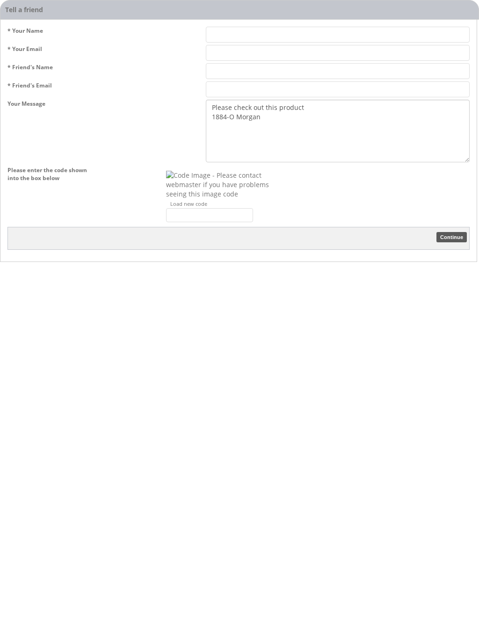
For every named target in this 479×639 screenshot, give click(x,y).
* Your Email (24, 49)
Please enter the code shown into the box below (47, 174)
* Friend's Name (30, 67)
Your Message (26, 104)
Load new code (188, 203)
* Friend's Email (29, 85)
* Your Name (25, 31)
